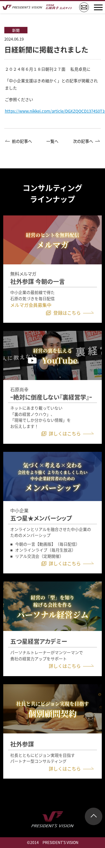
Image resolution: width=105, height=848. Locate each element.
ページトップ (93, 816)
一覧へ (52, 141)
